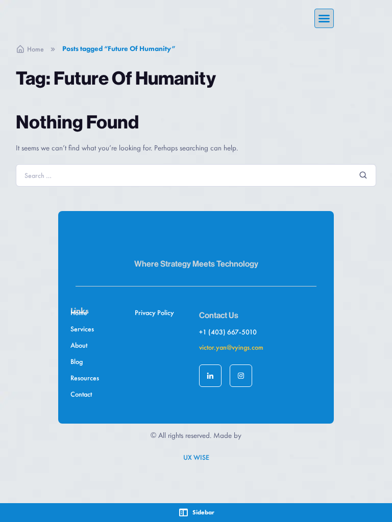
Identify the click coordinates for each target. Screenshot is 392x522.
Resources (84, 377)
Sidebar (203, 512)
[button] (324, 18)
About (78, 345)
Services (82, 328)
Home (35, 49)
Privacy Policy (154, 312)
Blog (76, 361)
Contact (81, 394)
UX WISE (196, 457)
